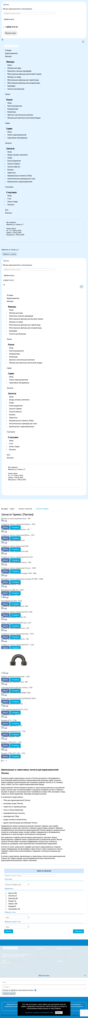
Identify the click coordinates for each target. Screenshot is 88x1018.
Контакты (10, 205)
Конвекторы (11, 112)
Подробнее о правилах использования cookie (39, 1012)
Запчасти (8, 143)
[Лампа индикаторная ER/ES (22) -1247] (13, 617)
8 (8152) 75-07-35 (11, 239)
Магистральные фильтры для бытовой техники (24, 74)
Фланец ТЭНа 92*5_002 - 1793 (13, 753)
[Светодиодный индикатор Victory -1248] (14, 682)
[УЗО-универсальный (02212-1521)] (12, 704)
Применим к (9, 889)
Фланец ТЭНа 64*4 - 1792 (11, 742)
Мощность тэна (10, 912)
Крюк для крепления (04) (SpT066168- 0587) (18, 698)
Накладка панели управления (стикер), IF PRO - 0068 (22, 579)
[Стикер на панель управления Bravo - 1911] (15, 529)
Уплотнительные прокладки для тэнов (21, 179)
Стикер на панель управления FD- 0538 (16, 612)
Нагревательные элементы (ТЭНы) (19, 176)
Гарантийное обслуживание (17, 138)
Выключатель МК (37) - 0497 (12, 590)
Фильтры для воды (14, 68)
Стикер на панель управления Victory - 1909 (18, 568)
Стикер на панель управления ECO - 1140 (17, 645)
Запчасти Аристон (13, 167)
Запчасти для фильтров (15, 89)
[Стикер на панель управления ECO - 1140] (15, 639)
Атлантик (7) (12, 896)
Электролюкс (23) (14, 909)
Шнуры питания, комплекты (17, 155)
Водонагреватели (11, 53)
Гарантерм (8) (13, 898)
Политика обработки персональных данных (16, 1015)
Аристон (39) (12, 893)
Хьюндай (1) (12, 906)
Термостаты (11, 173)
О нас (9, 199)
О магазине (9, 187)
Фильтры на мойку (14, 77)
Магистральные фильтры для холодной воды (23, 83)
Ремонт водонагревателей (16, 135)
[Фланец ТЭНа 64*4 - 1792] (10, 737)
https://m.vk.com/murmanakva (21, 963)
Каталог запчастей (63, 969)
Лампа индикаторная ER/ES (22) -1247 (16, 623)
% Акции (8, 50)
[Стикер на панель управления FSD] (13, 540)
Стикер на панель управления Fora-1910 (17, 557)
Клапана (10, 170)
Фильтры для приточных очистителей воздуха (23, 118)
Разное (7, 94)
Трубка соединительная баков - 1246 (15, 676)
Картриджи (11, 86)
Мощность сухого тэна (13, 922)
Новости (38, 953)
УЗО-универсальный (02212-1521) (14, 709)
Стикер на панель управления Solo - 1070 (17, 634)
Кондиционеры (12, 109)
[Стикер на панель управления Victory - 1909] (16, 562)
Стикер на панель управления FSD (15, 546)
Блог (6, 210)
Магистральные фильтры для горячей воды (23, 80)
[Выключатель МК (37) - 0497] (11, 584)
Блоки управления (14, 161)
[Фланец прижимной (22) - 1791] (11, 725)
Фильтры (8, 56)
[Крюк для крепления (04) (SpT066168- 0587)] (15, 693)
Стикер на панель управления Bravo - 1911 (18, 535)
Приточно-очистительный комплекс (20, 115)
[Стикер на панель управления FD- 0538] (14, 606)
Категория (8, 879)
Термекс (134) (12, 904)
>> (6, 760)
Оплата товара (12, 202)
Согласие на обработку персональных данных (17, 990)
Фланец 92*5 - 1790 (8, 720)
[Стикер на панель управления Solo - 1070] (15, 628)
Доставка (38, 956)
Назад (9, 65)
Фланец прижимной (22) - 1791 (13, 731)
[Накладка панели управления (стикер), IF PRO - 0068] (18, 573)
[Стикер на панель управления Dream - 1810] (15, 518)
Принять (59, 1012)
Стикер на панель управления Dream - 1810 (18, 524)
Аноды (9, 158)
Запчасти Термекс (13, 164)
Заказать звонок (8, 993)
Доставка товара (63, 956)
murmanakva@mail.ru (14, 960)
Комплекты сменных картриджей (19, 71)
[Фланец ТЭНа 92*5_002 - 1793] (11, 747)
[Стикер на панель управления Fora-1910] (14, 551)
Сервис (7, 123)
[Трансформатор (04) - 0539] (10, 595)
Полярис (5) (12, 901)
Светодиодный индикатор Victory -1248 (16, 687)
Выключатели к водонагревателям (19, 182)
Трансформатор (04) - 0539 (11, 601)
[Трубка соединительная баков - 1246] (18, 660)
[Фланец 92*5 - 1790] (8, 715)
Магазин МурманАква (43, 959)
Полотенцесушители (14, 106)
